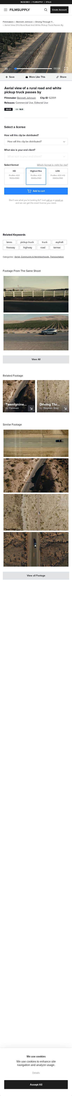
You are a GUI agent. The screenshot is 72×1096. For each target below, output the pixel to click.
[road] (43, 248)
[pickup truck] (27, 242)
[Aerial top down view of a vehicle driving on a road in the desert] (36, 443)
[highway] (28, 248)
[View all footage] (36, 576)
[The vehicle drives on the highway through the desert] (36, 512)
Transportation (57, 257)
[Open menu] (5, 10)
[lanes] (9, 242)
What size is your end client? (25, 156)
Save (12, 76)
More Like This (37, 76)
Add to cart (39, 191)
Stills (48, 2)
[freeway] (11, 248)
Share (63, 76)
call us (49, 200)
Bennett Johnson (24, 22)
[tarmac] (57, 248)
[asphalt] (59, 242)
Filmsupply (38, 2)
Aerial (17, 257)
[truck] (44, 242)
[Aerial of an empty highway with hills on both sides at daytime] (36, 475)
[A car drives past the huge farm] (36, 332)
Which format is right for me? (52, 164)
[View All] (36, 359)
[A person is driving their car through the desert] (36, 549)
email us (59, 200)
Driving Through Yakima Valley (45, 22)
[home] (22, 9)
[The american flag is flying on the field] (36, 294)
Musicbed (25, 2)
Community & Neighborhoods (35, 257)
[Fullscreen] (66, 68)
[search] (46, 10)
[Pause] (6, 68)
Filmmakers (8, 22)
